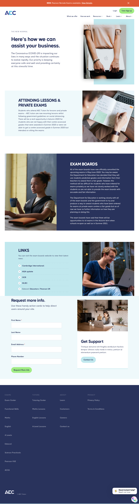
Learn (62, 400)
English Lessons (39, 418)
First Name (16, 320)
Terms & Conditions (96, 409)
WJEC (24, 283)
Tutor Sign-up (127, 11)
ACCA (7, 470)
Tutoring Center (39, 400)
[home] (10, 13)
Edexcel (8, 444)
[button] (97, 16)
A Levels (8, 435)
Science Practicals (13, 453)
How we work (85, 16)
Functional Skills (12, 409)
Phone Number (17, 356)
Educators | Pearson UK (40, 289)
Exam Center (10, 400)
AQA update (27, 272)
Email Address (18, 344)
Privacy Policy (94, 400)
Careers (63, 418)
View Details (87, 3)
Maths (7, 418)
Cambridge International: (33, 266)
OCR (24, 277)
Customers (64, 409)
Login (115, 11)
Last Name (15, 332)
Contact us (64, 426)
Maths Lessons (38, 409)
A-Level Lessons (39, 426)
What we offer (72, 16)
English (8, 426)
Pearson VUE (10, 461)
